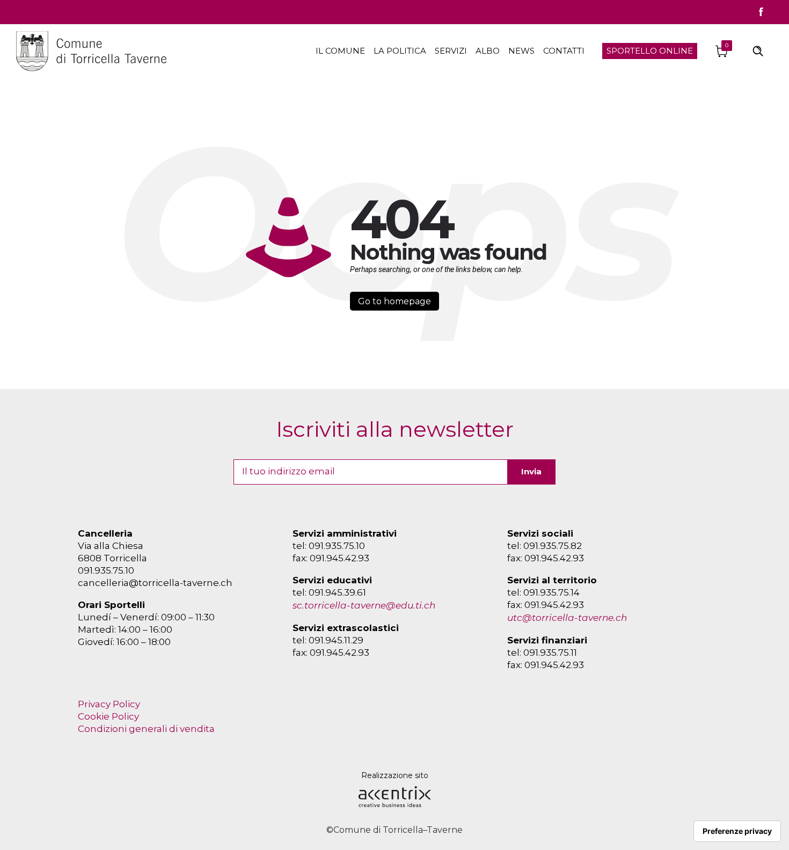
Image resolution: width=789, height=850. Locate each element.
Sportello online (650, 51)
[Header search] (758, 50)
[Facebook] (761, 12)
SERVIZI (451, 51)
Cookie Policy (108, 716)
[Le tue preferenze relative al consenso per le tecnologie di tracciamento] (737, 831)
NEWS (521, 51)
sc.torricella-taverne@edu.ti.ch (364, 605)
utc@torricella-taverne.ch (567, 617)
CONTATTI (564, 51)
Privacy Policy (109, 704)
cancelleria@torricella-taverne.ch (155, 582)
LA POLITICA (400, 51)
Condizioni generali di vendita (146, 728)
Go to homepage (394, 301)
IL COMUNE (340, 51)
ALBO (488, 51)
